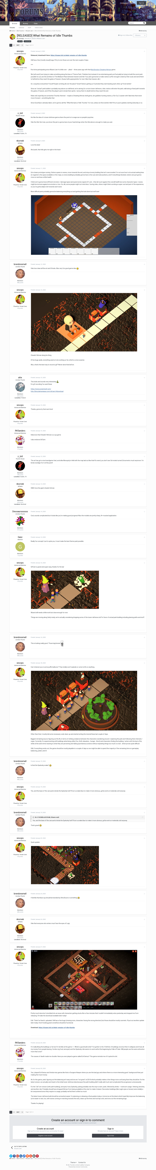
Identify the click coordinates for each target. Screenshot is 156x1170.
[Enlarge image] (84, 322)
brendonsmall (20, 264)
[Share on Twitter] (10, 1156)
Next (18, 45)
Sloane (53, 817)
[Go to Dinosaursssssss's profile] (20, 521)
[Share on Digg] (20, 1156)
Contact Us (82, 1162)
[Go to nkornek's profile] (20, 150)
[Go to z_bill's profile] (20, 122)
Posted (38, 51)
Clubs (36, 23)
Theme (73, 1162)
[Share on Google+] (17, 1156)
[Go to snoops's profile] (12, 37)
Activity (25, 23)
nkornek (20, 140)
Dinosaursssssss (20, 511)
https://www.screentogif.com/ (41, 389)
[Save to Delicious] (24, 1156)
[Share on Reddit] (27, 1156)
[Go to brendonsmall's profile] (20, 274)
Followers (138, 35)
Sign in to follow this (126, 35)
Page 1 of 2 (29, 45)
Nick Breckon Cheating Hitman (101, 69)
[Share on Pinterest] (37, 1156)
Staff (29, 27)
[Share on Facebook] (14, 1156)
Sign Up (141, 3)
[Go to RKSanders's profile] (20, 440)
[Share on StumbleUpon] (30, 1156)
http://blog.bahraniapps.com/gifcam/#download (47, 391)
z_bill (20, 113)
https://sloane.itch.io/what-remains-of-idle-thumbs (69, 55)
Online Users (39, 27)
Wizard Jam (41, 38)
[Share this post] (144, 51)
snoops (21, 38)
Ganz (20, 537)
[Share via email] (33, 1156)
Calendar (21, 27)
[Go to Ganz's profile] (20, 546)
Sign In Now (110, 1135)
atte (20, 377)
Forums (12, 27)
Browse (14, 23)
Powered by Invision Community (78, 1167)
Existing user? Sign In (127, 3)
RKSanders (20, 430)
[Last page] (22, 45)
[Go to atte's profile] (20, 387)
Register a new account (45, 1135)
